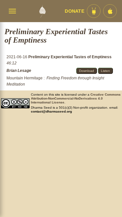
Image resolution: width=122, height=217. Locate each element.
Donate (74, 11)
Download (86, 71)
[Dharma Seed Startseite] (42, 11)
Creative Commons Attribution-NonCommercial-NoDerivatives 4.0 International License (76, 98)
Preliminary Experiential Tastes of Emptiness (70, 57)
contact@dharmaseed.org (51, 111)
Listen (105, 71)
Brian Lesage (19, 70)
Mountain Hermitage (25, 78)
